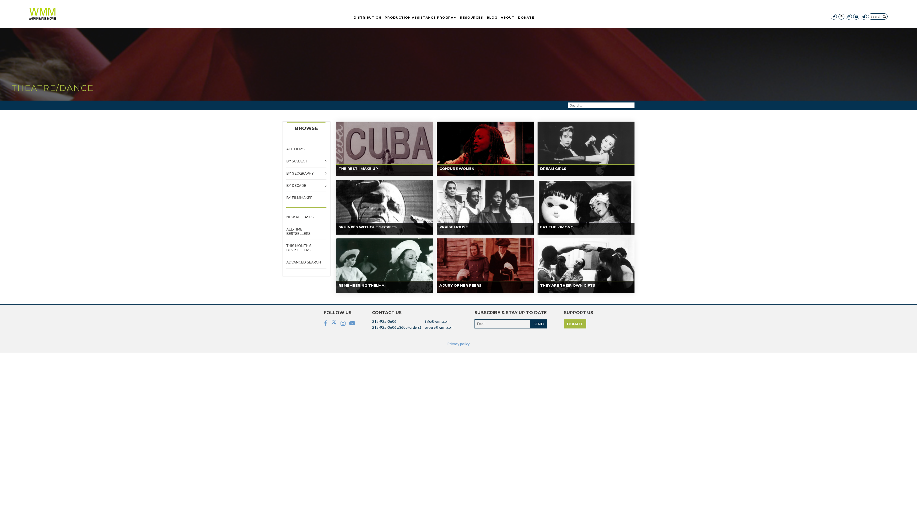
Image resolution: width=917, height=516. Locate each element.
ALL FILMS (295, 149)
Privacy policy (458, 344)
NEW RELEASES (300, 217)
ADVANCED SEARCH (303, 262)
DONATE (575, 324)
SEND (539, 324)
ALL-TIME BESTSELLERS (298, 231)
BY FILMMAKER (299, 198)
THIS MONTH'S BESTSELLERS (298, 248)
